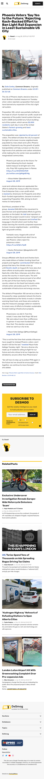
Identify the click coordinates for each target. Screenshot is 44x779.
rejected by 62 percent (28, 135)
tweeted (25, 345)
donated (11, 209)
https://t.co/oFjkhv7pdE (16, 245)
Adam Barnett (8, 564)
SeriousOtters (13, 774)
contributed (25, 263)
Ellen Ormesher (9, 680)
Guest (12, 36)
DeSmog (24, 3)
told (24, 214)
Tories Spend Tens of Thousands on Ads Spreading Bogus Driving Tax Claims (18, 558)
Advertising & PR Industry (16, 689)
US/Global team (23, 422)
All (20, 420)
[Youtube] (9, 755)
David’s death (11, 268)
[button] (22, 716)
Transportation (9, 385)
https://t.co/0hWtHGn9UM (17, 171)
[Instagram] (13, 755)
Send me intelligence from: (10, 422)
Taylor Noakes (8, 622)
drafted (34, 219)
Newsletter (6, 752)
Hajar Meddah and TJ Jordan (13, 508)
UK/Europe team (23, 425)
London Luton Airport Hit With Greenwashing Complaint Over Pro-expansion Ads (19, 673)
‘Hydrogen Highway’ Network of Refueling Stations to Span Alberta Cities (20, 616)
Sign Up (33, 414)
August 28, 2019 (13, 181)
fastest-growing (16, 127)
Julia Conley (10, 87)
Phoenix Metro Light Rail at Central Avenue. (21, 373)
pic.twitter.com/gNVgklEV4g (18, 173)
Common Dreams (20, 89)
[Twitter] (6, 755)
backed (7, 194)
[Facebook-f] (3, 755)
